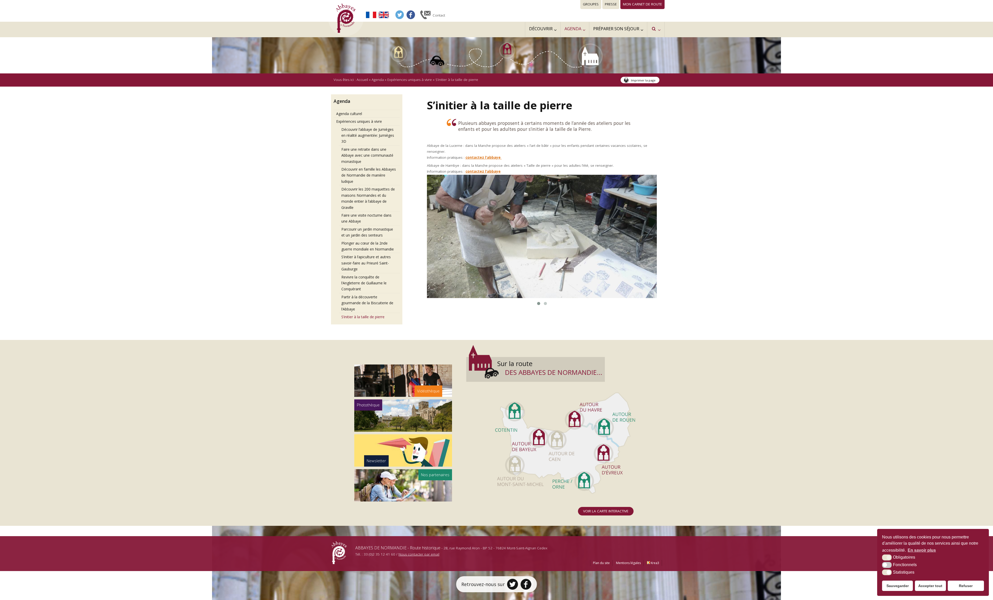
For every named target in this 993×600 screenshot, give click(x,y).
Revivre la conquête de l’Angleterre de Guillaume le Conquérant (364, 283)
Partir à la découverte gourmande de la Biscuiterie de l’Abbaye (367, 303)
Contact (439, 15)
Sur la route (549, 393)
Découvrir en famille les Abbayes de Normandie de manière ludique (368, 175)
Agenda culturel (349, 113)
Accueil (362, 79)
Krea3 (654, 588)
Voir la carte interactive (605, 536)
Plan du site (601, 588)
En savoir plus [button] (922, 550)
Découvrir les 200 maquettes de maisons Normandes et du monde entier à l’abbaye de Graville (368, 198)
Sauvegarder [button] (897, 586)
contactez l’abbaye (483, 157)
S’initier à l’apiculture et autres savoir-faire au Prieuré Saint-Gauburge (366, 262)
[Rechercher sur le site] (655, 29)
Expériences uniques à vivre (409, 79)
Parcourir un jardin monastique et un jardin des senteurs (367, 232)
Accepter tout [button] (930, 586)
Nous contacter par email (418, 579)
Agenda (378, 79)
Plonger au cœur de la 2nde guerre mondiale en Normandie (367, 246)
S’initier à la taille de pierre (363, 316)
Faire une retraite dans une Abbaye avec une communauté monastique (367, 155)
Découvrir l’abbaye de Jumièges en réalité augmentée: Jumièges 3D (367, 135)
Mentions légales (628, 588)
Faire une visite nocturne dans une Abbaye (366, 218)
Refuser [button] (966, 586)
